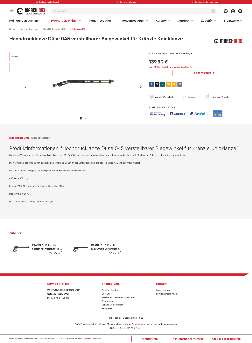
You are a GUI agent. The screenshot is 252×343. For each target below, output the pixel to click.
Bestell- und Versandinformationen (118, 297)
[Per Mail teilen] (168, 84)
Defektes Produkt (110, 290)
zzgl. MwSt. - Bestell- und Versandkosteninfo (170, 67)
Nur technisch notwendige (188, 338)
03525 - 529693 (58, 293)
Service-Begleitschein (112, 304)
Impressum (114, 318)
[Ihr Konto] (232, 11)
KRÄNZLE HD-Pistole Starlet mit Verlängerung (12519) (46, 247)
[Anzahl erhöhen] (168, 73)
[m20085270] (83, 83)
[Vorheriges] (25, 86)
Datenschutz (130, 318)
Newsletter (107, 308)
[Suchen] (213, 11)
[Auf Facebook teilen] (151, 84)
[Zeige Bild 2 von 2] (85, 118)
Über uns (106, 293)
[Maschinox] (228, 41)
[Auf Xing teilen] (162, 84)
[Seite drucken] (174, 84)
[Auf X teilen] (157, 84)
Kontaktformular (163, 290)
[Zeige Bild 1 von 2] (81, 118)
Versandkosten (138, 324)
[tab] (19, 138)
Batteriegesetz (109, 301)
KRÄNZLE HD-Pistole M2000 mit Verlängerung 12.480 (105, 247)
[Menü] (11, 11)
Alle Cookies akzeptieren (226, 338)
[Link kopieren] (179, 84)
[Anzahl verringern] (152, 73)
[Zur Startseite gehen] (31, 11)
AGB (141, 318)
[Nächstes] (141, 86)
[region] (76, 87)
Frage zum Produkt (220, 97)
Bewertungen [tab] (40, 138)
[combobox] (129, 11)
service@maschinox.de (167, 293)
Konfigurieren (150, 338)
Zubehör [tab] (15, 233)
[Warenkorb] (240, 11)
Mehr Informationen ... (93, 339)
